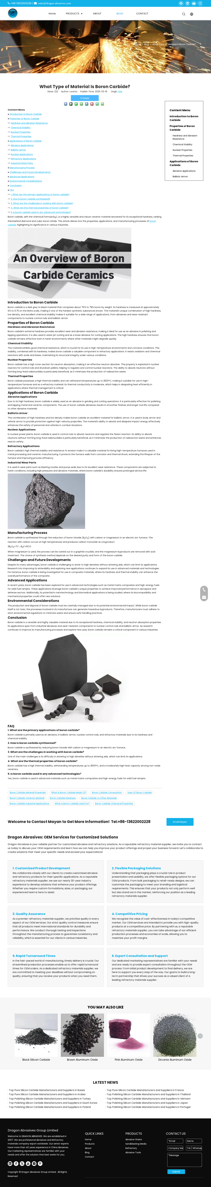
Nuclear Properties (20, 132)
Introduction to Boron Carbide (26, 114)
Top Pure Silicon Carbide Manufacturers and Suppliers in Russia (47, 1090)
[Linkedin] (187, 3)
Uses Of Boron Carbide (139, 792)
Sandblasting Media (135, 1143)
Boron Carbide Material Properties (28, 792)
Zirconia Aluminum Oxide (175, 1060)
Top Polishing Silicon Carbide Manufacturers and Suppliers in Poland (50, 1107)
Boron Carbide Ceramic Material (27, 798)
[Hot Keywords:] (184, 14)
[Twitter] (22, 1163)
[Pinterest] (40, 1163)
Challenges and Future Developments (30, 172)
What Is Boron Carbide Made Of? (69, 792)
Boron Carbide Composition (107, 792)
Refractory (131, 1148)
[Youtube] (193, 3)
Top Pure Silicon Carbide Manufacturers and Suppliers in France (145, 1090)
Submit (176, 1171)
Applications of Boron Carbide (26, 140)
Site (120, 91)
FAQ (12, 190)
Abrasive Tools (133, 1152)
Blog (87, 1152)
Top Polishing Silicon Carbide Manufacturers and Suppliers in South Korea (53, 1103)
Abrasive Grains (133, 1139)
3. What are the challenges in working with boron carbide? (42, 203)
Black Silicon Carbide (36, 1060)
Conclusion (16, 185)
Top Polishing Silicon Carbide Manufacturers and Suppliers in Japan (147, 1103)
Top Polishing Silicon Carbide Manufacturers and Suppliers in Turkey (50, 1098)
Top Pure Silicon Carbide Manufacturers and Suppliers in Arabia (47, 1094)
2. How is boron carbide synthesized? (30, 199)
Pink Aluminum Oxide (129, 1060)
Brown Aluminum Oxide (82, 1060)
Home (88, 1139)
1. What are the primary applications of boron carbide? (40, 194)
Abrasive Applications (22, 145)
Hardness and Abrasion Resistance (29, 123)
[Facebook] (181, 3)
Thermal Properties (21, 136)
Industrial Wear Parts (22, 163)
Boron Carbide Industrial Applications (29, 803)
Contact (89, 1156)
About (88, 1148)
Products (90, 1143)
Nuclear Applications (22, 154)
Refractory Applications (23, 158)
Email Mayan (180, 821)
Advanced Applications (22, 176)
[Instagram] (200, 3)
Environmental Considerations (26, 181)
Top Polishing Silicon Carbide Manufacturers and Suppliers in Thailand (148, 1094)
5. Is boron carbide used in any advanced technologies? (41, 212)
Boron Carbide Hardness (63, 798)
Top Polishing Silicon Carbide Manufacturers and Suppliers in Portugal (148, 1107)
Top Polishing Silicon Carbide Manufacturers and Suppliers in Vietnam (148, 1098)
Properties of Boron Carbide (24, 118)
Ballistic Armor (18, 149)
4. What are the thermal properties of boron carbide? (40, 207)
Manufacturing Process (22, 167)
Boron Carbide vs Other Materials (99, 798)
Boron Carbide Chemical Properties (114, 803)
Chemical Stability (20, 127)
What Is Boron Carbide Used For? (72, 803)
